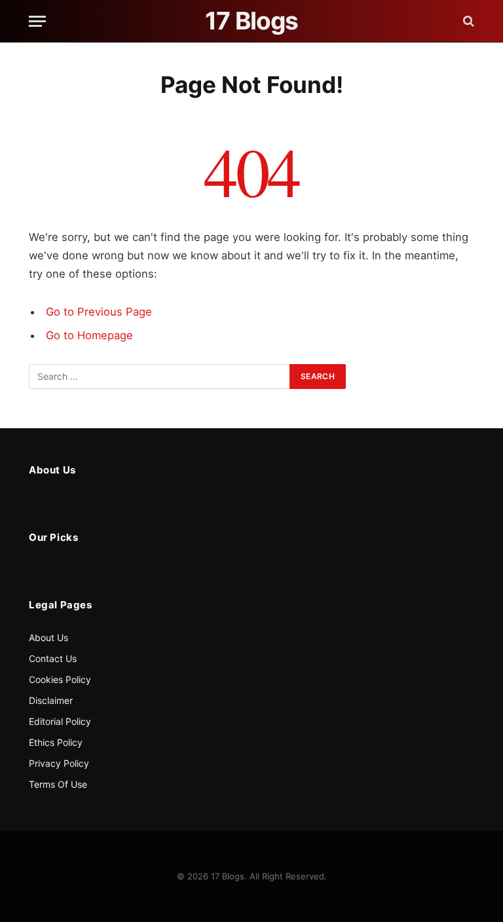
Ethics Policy (56, 742)
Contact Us (53, 658)
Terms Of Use (58, 784)
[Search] (467, 21)
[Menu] (37, 21)
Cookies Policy (60, 679)
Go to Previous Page (99, 311)
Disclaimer (51, 700)
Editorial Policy (60, 721)
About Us (48, 637)
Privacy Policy (59, 763)
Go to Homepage (89, 335)
